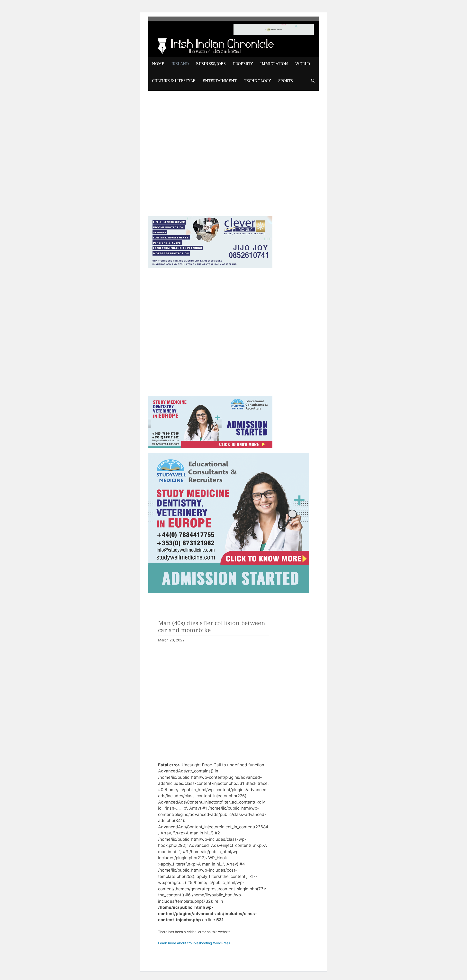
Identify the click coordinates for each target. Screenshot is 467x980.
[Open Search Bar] (313, 81)
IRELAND (180, 63)
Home (158, 63)
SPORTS (285, 81)
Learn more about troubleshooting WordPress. (194, 943)
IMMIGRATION (274, 63)
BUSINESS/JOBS (211, 63)
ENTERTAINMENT (220, 81)
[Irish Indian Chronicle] (214, 45)
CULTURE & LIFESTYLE (173, 81)
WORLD (302, 63)
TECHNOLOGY (257, 81)
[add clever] (210, 266)
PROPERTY (243, 63)
